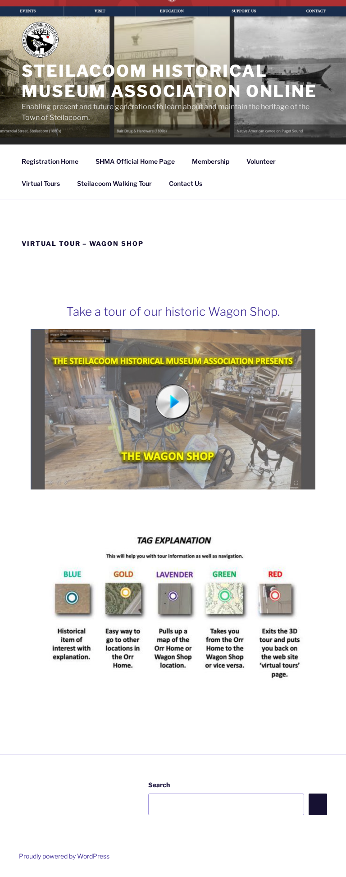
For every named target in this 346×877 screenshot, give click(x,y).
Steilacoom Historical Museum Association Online (169, 81)
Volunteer (261, 161)
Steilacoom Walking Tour (114, 183)
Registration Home (50, 161)
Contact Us (185, 183)
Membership (210, 161)
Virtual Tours (41, 183)
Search (159, 785)
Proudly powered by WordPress (64, 856)
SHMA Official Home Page (135, 161)
